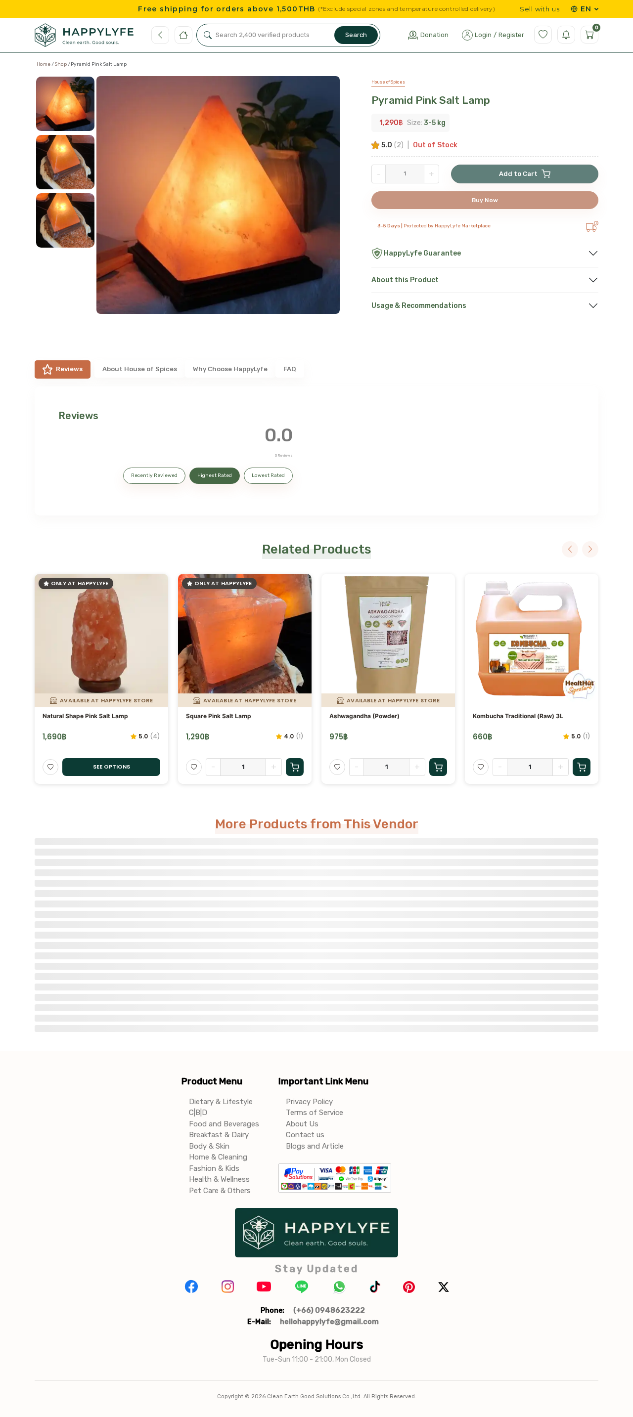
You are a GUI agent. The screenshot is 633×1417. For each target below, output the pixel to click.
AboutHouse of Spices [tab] (139, 369)
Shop (60, 64)
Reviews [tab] (69, 369)
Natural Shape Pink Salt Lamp (85, 716)
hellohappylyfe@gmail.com (329, 1321)
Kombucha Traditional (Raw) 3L (518, 716)
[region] (68, 202)
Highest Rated (214, 475)
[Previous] (570, 549)
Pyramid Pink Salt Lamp (430, 100)
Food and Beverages (224, 1123)
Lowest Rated (268, 475)
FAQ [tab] (289, 369)
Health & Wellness (219, 1179)
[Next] (590, 549)
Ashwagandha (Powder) (364, 716)
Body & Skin (209, 1146)
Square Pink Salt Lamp (218, 716)
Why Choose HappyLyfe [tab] (230, 369)
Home (43, 64)
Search (356, 35)
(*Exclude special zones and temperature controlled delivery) (406, 9)
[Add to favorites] (50, 767)
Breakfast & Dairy (219, 1134)
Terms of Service (314, 1112)
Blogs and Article (315, 1146)
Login (483, 35)
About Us (302, 1123)
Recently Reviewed (154, 475)
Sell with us (539, 9)
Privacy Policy (309, 1101)
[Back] (160, 35)
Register (511, 35)
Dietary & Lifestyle (221, 1101)
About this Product (405, 280)
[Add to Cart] (295, 767)
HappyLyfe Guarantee (422, 253)
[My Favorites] (543, 34)
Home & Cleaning (218, 1157)
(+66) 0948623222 (329, 1310)
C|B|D (198, 1112)
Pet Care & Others (220, 1190)
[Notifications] (566, 34)
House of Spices (388, 82)
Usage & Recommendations (418, 305)
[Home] (183, 35)
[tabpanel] (316, 451)
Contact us (305, 1134)
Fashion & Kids (214, 1168)
